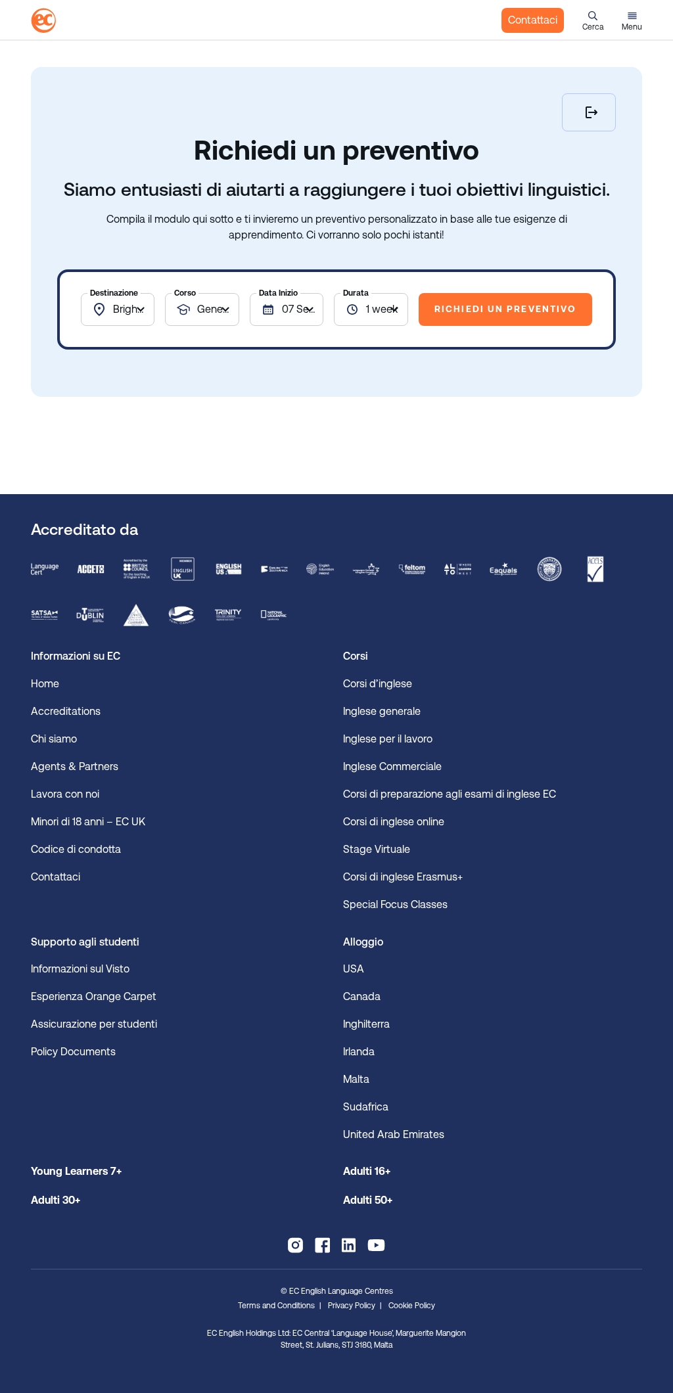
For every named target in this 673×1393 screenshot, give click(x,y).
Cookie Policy (411, 1305)
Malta (356, 1079)
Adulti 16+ (366, 1171)
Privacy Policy (351, 1305)
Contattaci (532, 20)
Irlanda (359, 1051)
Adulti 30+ (55, 1200)
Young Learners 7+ (76, 1171)
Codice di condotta (76, 849)
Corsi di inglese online (393, 821)
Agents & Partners (74, 766)
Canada (362, 996)
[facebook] (322, 1245)
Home (45, 683)
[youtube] (376, 1245)
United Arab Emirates (393, 1134)
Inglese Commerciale (392, 766)
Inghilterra (366, 1024)
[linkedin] (349, 1245)
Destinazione (114, 293)
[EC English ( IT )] (43, 20)
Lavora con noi (65, 794)
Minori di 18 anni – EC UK (88, 821)
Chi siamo (54, 739)
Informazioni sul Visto (80, 969)
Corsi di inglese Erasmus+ (403, 877)
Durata (356, 293)
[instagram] (295, 1245)
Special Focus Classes (395, 904)
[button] (593, 20)
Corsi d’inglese (377, 683)
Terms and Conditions (276, 1305)
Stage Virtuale (378, 849)
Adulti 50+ (367, 1200)
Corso (185, 293)
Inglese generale (382, 711)
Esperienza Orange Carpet (95, 996)
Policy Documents (73, 1051)
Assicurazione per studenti (94, 1024)
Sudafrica (365, 1107)
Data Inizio (278, 293)
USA (353, 969)
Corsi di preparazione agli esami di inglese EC (452, 794)
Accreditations (66, 711)
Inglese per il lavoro (387, 739)
